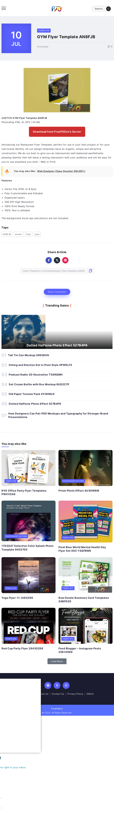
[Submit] (108, 9)
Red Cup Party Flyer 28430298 (22, 648)
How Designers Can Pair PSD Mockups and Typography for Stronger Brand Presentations (58, 415)
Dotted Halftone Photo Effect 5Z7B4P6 (57, 345)
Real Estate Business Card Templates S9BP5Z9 (83, 599)
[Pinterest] (47, 685)
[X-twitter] (57, 685)
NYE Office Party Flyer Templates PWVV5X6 (23, 492)
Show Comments (57, 292)
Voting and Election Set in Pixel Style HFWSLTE (40, 365)
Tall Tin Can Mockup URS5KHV (28, 355)
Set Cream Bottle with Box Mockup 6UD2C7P (39, 384)
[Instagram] (66, 685)
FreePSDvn (57, 708)
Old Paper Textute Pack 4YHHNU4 (31, 394)
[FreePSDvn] (56, 8)
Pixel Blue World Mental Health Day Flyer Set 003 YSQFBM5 (82, 549)
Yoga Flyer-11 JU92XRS (17, 597)
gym (37, 234)
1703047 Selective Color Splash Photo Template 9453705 (27, 547)
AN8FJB (7, 234)
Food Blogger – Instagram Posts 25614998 (79, 650)
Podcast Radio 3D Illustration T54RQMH (36, 374)
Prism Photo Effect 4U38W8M (78, 490)
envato (18, 234)
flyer (28, 234)
